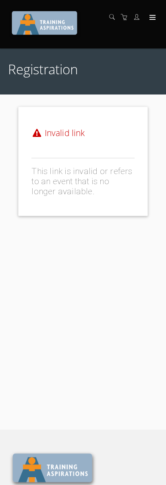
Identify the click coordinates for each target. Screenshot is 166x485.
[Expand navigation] (151, 18)
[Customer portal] (138, 17)
